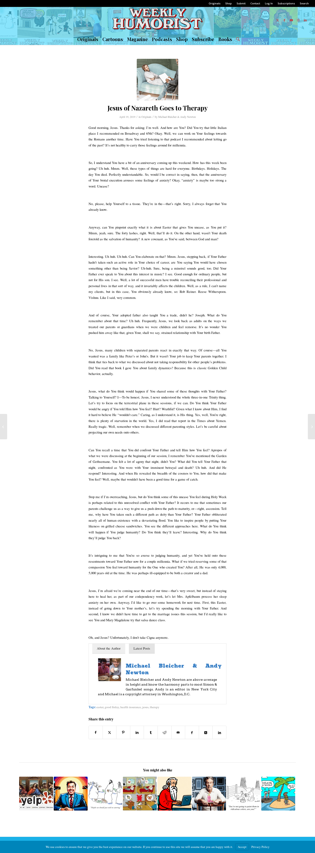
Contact (255, 3)
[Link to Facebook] (284, 20)
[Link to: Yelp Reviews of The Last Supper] (36, 794)
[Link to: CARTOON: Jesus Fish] (105, 794)
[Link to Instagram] (298, 20)
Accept (242, 847)
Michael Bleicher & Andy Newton (177, 117)
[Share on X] (109, 732)
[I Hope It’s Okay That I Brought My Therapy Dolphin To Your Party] (3, 426)
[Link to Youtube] (291, 20)
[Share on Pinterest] (123, 732)
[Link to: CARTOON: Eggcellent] (244, 794)
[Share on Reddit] (164, 732)
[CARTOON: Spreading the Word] (311, 426)
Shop (228, 3)
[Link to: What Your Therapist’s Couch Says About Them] (209, 794)
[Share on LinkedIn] (137, 732)
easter (99, 707)
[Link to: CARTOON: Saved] (278, 794)
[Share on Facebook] (96, 732)
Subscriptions (286, 3)
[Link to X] (277, 20)
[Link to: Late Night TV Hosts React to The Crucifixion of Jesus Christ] (71, 794)
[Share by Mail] (178, 732)
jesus (145, 707)
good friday (112, 707)
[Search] (237, 39)
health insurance (130, 707)
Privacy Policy (260, 847)
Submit (241, 3)
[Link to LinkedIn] (305, 20)
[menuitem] (214, 3)
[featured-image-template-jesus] (157, 79)
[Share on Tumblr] (151, 732)
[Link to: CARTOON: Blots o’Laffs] (140, 794)
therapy (154, 707)
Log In (269, 3)
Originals (214, 3)
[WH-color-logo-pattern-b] (157, 20)
